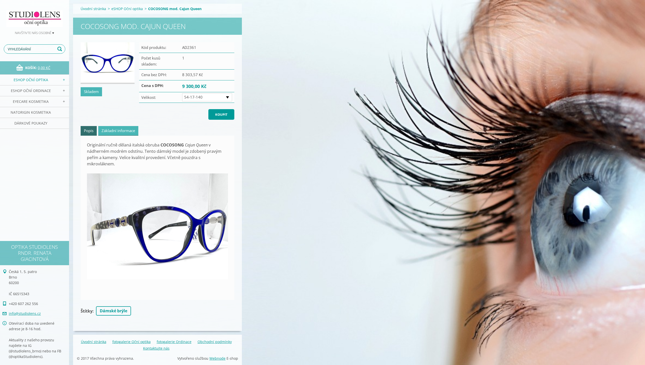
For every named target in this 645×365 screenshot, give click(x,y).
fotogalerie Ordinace (174, 341)
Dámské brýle (113, 311)
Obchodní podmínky (215, 341)
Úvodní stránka (93, 8)
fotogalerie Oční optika (131, 341)
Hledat (60, 49)
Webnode (217, 358)
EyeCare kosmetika (31, 101)
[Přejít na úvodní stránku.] (34, 15)
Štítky (86, 311)
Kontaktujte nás (156, 348)
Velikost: (148, 97)
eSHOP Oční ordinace (31, 90)
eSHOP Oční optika (31, 79)
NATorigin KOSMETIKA (31, 112)
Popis (88, 130)
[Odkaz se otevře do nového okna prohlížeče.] (108, 63)
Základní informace (118, 130)
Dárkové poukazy (30, 123)
